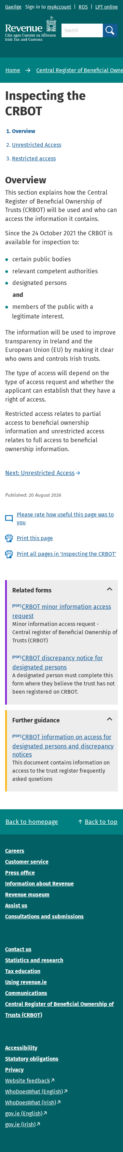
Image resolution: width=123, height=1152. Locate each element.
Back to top (101, 822)
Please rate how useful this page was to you (65, 518)
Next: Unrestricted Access (39, 473)
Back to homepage (31, 822)
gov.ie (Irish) (20, 1124)
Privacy (14, 1069)
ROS (83, 7)
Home (12, 70)
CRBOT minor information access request (61, 611)
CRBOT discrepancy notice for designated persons (57, 662)
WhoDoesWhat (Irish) (30, 1102)
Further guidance (36, 720)
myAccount (59, 7)
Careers (14, 851)
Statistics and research (34, 960)
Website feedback (27, 1080)
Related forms (32, 590)
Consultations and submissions (44, 916)
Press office (20, 872)
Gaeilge (13, 7)
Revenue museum (27, 894)
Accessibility (21, 1048)
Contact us (18, 949)
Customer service (27, 862)
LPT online (106, 7)
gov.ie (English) (23, 1113)
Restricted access (34, 158)
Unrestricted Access (36, 145)
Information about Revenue (39, 883)
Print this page (35, 538)
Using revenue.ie (26, 982)
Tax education (22, 971)
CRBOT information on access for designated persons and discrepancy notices (63, 745)
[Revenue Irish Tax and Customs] (30, 28)
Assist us (16, 905)
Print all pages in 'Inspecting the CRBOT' (66, 554)
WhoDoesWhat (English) (34, 1091)
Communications (26, 993)
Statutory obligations (31, 1059)
